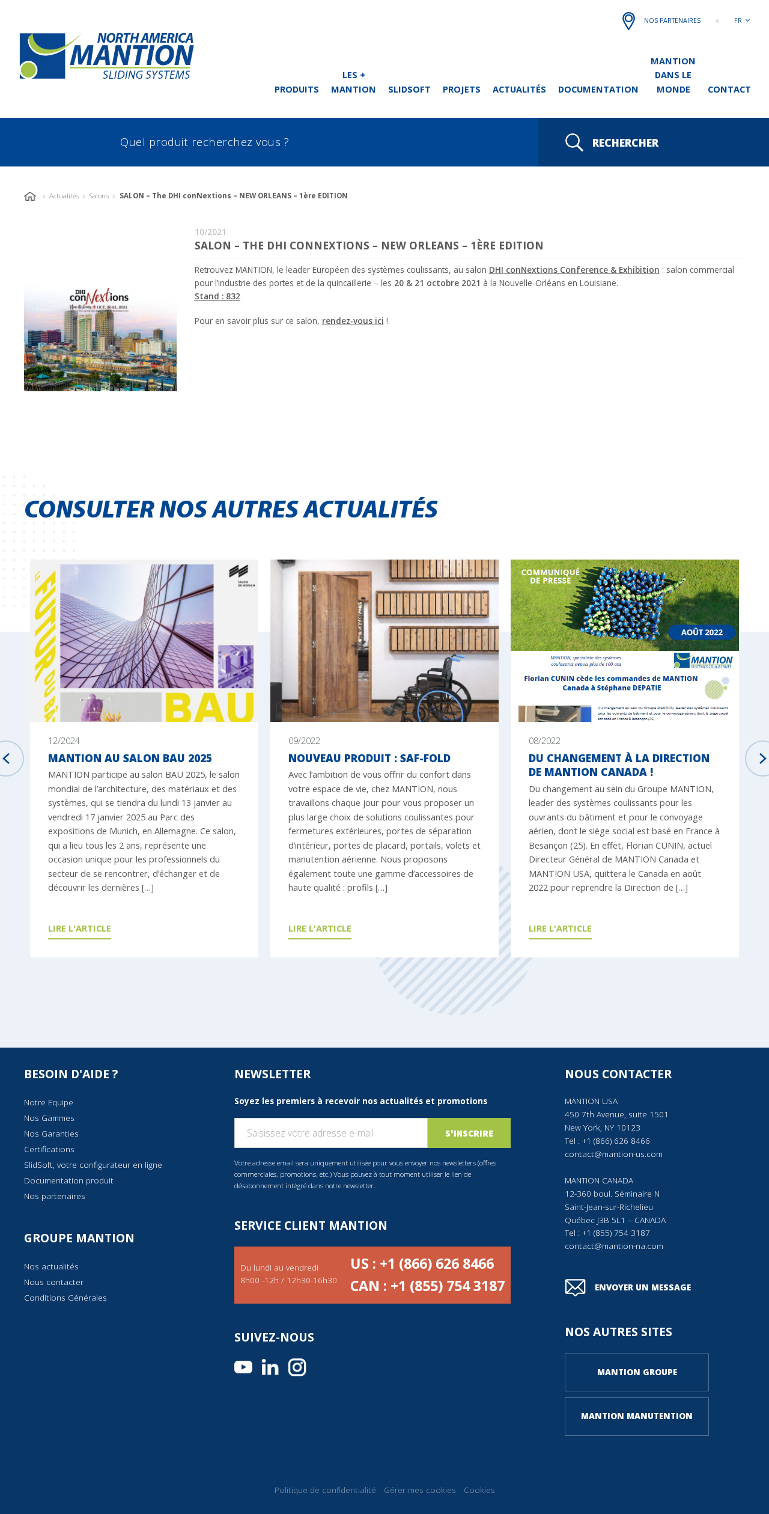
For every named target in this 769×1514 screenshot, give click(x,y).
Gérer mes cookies (420, 1490)
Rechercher (625, 142)
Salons (99, 195)
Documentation (598, 89)
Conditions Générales (65, 1297)
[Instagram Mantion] (297, 1367)
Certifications (49, 1149)
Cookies (479, 1490)
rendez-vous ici (353, 321)
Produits (297, 89)
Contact (729, 89)
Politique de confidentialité (325, 1490)
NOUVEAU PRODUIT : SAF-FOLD (369, 758)
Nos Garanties (51, 1133)
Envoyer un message (643, 1287)
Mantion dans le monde (673, 75)
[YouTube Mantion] (243, 1367)
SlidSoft (409, 89)
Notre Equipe (48, 1102)
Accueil (31, 196)
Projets (462, 89)
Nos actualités (51, 1266)
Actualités (519, 89)
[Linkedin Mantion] (270, 1367)
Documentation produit (69, 1180)
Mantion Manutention (637, 1416)
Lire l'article (79, 928)
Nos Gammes (49, 1118)
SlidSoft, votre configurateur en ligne (93, 1164)
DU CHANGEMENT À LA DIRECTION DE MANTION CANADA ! (619, 765)
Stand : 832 (217, 296)
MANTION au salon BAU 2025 (130, 758)
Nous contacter (54, 1282)
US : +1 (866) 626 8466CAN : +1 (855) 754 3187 (427, 1275)
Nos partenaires (672, 20)
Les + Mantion (353, 81)
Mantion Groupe (637, 1372)
